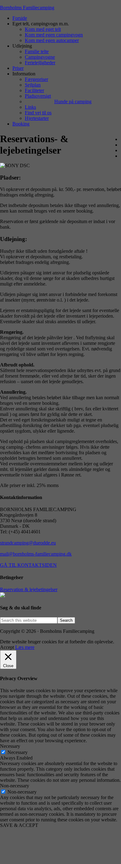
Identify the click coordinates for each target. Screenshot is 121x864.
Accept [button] (7, 647)
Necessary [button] (10, 746)
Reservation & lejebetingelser (28, 589)
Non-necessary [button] (14, 785)
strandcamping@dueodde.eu (28, 542)
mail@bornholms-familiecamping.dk (36, 554)
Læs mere (24, 647)
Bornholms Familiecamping (27, 7)
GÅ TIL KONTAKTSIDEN (28, 565)
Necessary (17, 752)
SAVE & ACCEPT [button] (19, 825)
